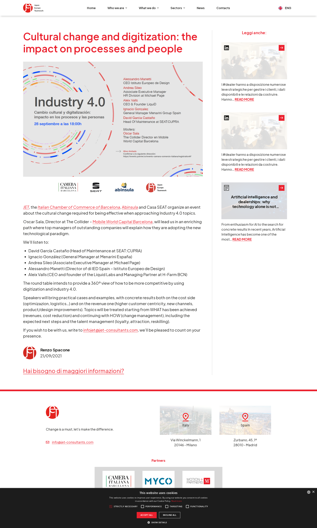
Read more (244, 99)
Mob (123, 221)
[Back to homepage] (33, 8)
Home (91, 8)
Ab (130, 207)
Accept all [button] (147, 515)
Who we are (115, 8)
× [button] (313, 492)
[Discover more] (281, 48)
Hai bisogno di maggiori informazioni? (73, 370)
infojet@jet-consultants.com (110, 329)
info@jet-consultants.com (72, 442)
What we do (147, 8)
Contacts (223, 8)
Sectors (176, 8)
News (201, 8)
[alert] (158, 508)
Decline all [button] (169, 515)
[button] (158, 522)
